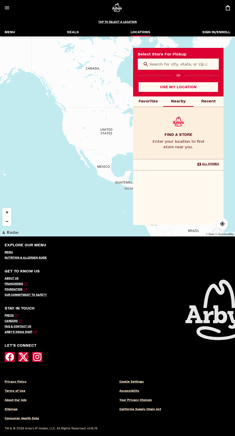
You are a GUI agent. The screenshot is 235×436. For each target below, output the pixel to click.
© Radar (210, 234)
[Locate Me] (222, 224)
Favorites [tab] (148, 101)
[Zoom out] (6, 221)
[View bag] (227, 7)
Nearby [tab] (178, 101)
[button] (146, 64)
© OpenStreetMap (224, 234)
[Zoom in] (6, 212)
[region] (117, 136)
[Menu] (7, 7)
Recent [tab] (208, 101)
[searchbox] (178, 64)
